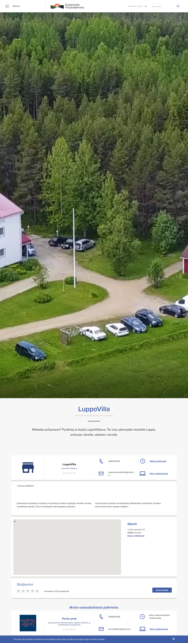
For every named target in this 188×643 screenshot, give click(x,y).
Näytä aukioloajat (158, 461)
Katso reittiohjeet (135, 535)
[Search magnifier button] (178, 6)
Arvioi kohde (162, 590)
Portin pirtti (69, 618)
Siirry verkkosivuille (159, 473)
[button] (7, 6)
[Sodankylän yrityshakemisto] (67, 6)
